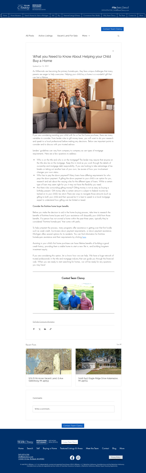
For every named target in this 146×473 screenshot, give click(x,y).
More (84, 35)
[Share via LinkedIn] (45, 329)
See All (119, 344)
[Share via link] (51, 329)
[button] (59, 15)
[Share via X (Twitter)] (39, 329)
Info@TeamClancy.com (121, 10)
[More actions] (113, 51)
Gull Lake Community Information (44, 322)
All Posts (30, 35)
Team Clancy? (122, 7)
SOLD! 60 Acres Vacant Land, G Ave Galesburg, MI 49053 (46, 379)
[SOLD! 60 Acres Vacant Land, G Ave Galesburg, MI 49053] (49, 361)
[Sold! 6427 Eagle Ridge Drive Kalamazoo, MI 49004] (98, 361)
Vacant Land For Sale (67, 35)
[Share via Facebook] (34, 329)
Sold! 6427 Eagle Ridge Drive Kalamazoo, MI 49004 (98, 379)
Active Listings (46, 35)
